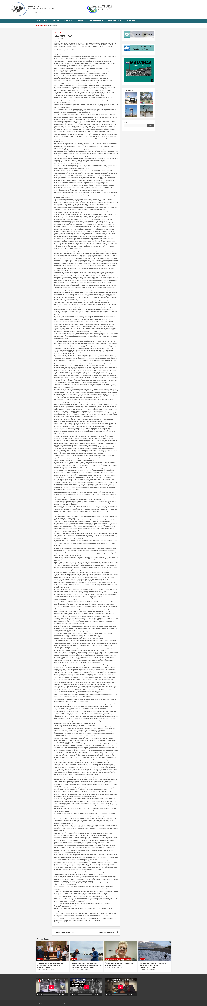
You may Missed (43, 939)
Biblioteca (55, 21)
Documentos (58, 32)
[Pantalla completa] (65, 994)
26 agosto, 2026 (144, 969)
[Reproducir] (37, 994)
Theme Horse (74, 1003)
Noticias (39, 959)
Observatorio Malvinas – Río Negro (54, 1003)
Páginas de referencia (96, 21)
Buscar (125, 122)
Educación (80, 21)
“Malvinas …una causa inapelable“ (107, 932)
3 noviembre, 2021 (58, 38)
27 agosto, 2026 (41, 969)
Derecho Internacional (115, 21)
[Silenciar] (63, 994)
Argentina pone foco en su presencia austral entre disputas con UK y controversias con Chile (153, 965)
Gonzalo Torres (68, 38)
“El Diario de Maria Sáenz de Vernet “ (65, 932)
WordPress (94, 1003)
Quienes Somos (42, 21)
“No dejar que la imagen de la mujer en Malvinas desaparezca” (119, 964)
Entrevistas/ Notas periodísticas (115, 959)
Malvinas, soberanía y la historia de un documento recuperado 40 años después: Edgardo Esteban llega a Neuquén (86, 965)
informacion (68, 21)
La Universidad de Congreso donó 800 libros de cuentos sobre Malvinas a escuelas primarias (50, 965)
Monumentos (130, 21)
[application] (52, 987)
